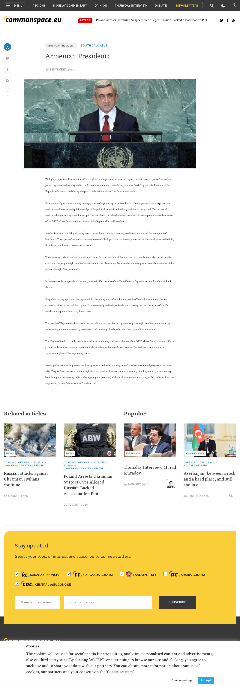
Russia (38, 462)
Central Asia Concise (53, 584)
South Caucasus (94, 45)
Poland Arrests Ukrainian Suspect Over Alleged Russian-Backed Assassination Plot (151, 20)
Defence (189, 462)
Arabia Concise (193, 575)
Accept (206, 680)
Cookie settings (182, 680)
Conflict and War (16, 462)
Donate (161, 5)
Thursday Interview (131, 5)
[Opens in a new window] (221, 20)
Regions (39, 5)
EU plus (99, 462)
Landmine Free (145, 575)
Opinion (100, 5)
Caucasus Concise (98, 575)
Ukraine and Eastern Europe (24, 465)
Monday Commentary (70, 5)
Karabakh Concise (45, 575)
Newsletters (187, 5)
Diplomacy (207, 462)
